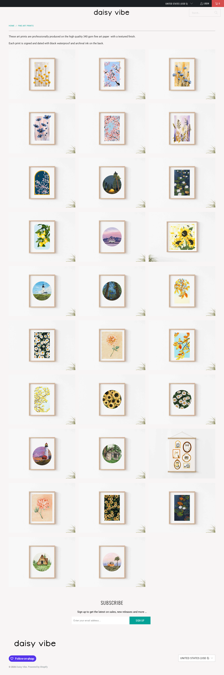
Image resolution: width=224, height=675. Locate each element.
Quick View (42, 86)
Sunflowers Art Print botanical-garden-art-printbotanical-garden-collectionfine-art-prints (112, 399)
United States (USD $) (177, 3)
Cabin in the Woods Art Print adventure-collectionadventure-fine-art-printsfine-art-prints (112, 453)
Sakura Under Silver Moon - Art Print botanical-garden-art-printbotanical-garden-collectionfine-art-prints (112, 128)
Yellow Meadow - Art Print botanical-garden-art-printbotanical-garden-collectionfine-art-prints (112, 508)
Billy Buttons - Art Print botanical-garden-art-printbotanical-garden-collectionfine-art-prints (42, 74)
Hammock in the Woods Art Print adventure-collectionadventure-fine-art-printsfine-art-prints (112, 291)
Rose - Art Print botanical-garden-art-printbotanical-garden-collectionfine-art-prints (112, 345)
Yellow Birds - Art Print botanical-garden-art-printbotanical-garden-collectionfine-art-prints (42, 399)
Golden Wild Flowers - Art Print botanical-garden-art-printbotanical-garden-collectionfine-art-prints (182, 128)
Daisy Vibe (21, 667)
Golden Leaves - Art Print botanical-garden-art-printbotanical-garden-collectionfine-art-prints (182, 345)
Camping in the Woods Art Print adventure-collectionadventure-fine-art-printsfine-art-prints (112, 183)
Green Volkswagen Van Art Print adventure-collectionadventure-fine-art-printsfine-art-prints (112, 237)
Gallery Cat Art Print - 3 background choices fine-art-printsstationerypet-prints (182, 453)
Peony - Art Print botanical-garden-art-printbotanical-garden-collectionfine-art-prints (42, 508)
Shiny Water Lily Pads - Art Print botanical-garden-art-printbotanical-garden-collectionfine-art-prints (182, 183)
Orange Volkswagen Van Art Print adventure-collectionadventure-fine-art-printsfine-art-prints (112, 562)
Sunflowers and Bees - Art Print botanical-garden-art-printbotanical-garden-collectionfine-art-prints (182, 237)
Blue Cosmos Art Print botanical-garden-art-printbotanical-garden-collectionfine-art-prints (42, 128)
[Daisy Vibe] (112, 13)
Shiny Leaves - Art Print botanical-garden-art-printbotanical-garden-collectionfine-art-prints (182, 291)
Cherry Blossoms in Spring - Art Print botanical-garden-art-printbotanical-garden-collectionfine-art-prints (112, 74)
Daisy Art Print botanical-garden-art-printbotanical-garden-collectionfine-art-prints (182, 399)
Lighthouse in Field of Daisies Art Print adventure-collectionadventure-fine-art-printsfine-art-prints (42, 291)
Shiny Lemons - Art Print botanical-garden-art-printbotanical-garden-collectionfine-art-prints (42, 237)
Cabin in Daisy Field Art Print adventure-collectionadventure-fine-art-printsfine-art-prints (42, 562)
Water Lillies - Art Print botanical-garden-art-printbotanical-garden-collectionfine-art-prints (182, 508)
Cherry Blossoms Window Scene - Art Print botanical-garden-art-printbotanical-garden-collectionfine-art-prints (42, 183)
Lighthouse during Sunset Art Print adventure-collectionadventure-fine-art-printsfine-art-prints (42, 453)
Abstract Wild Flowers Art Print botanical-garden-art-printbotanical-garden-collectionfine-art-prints (182, 74)
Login (206, 3)
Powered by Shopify (38, 667)
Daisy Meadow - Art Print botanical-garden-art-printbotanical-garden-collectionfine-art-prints (42, 345)
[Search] (216, 13)
